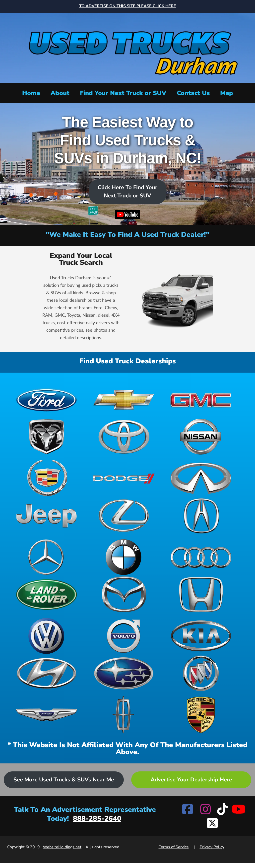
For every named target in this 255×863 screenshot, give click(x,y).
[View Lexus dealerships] (124, 515)
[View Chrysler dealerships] (46, 714)
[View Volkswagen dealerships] (46, 636)
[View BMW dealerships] (124, 557)
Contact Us (193, 93)
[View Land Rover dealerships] (46, 594)
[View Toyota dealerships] (124, 436)
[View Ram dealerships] (46, 436)
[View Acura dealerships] (201, 515)
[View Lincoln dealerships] (124, 714)
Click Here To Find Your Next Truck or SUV (127, 191)
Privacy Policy (212, 847)
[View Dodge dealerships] (124, 478)
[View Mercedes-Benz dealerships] (46, 557)
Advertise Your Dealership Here (191, 779)
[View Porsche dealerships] (201, 714)
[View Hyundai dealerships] (46, 673)
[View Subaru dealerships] (124, 673)
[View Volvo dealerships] (124, 636)
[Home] (127, 47)
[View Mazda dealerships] (124, 594)
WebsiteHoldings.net (62, 847)
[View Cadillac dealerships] (46, 478)
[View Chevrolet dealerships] (124, 399)
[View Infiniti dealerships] (201, 478)
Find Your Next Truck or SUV (123, 93)
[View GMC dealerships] (201, 399)
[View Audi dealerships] (201, 557)
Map (226, 93)
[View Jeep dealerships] (46, 515)
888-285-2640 (97, 818)
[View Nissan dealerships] (201, 436)
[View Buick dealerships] (201, 673)
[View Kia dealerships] (201, 636)
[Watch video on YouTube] (127, 215)
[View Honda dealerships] (201, 594)
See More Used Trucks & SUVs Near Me (63, 779)
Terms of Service (174, 847)
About (60, 93)
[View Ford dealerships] (46, 399)
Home (31, 93)
